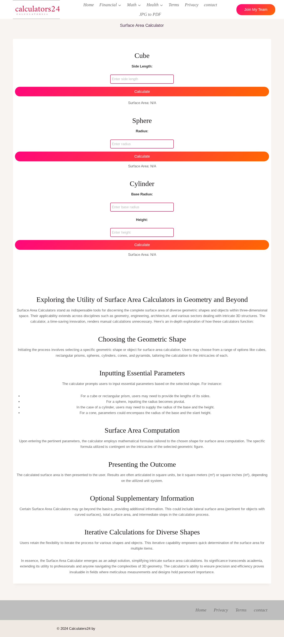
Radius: (142, 131)
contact (210, 4)
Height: (142, 220)
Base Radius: (142, 194)
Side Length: (142, 66)
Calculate (142, 91)
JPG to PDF (150, 14)
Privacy (191, 4)
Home (88, 4)
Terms (174, 4)
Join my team (255, 9)
